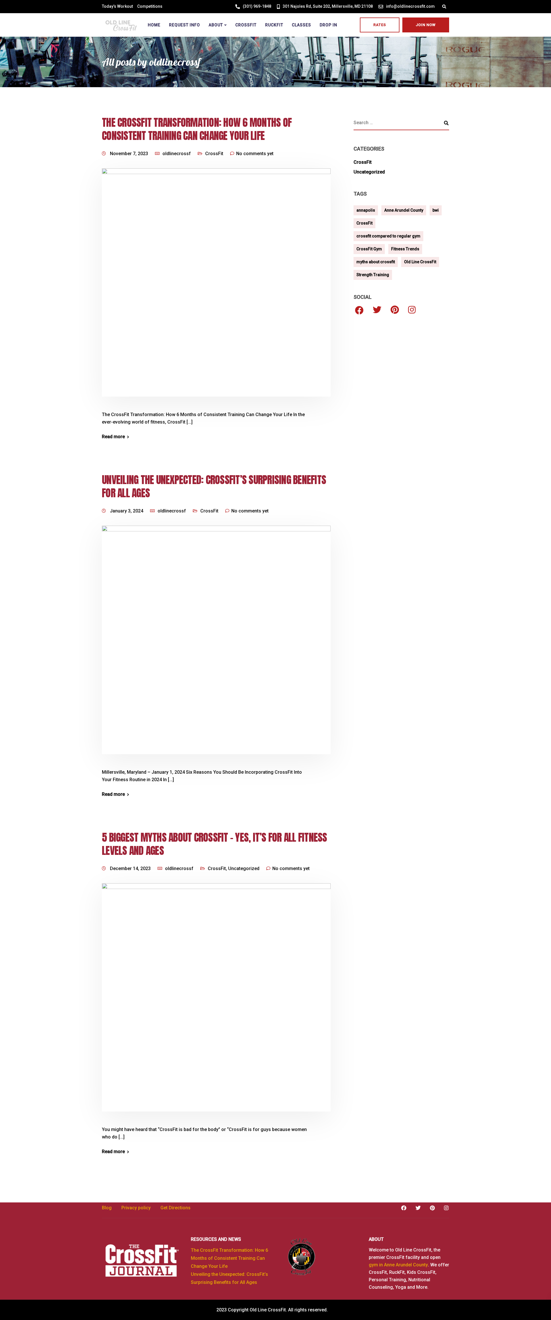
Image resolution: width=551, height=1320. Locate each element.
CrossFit (246, 25)
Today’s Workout (117, 6)
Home (154, 25)
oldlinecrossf (176, 153)
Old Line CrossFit (420, 262)
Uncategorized (243, 868)
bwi (435, 210)
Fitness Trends (405, 249)
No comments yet (254, 153)
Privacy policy (136, 1207)
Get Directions (175, 1207)
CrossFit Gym (369, 249)
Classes (301, 25)
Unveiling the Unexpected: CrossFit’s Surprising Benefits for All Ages (214, 486)
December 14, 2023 (131, 868)
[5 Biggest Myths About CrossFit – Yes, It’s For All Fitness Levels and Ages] (216, 1004)
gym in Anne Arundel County (398, 1265)
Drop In (328, 25)
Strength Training (372, 274)
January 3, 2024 (127, 511)
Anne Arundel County (403, 210)
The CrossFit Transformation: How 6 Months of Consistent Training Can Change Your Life (197, 129)
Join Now (426, 25)
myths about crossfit (375, 262)
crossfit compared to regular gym (388, 236)
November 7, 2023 (129, 153)
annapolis (365, 210)
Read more (113, 436)
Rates (379, 25)
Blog (107, 1207)
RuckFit (274, 25)
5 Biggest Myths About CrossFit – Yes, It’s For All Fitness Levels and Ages (214, 844)
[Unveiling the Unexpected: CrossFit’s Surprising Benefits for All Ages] (216, 647)
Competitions (149, 6)
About (216, 25)
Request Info (184, 25)
